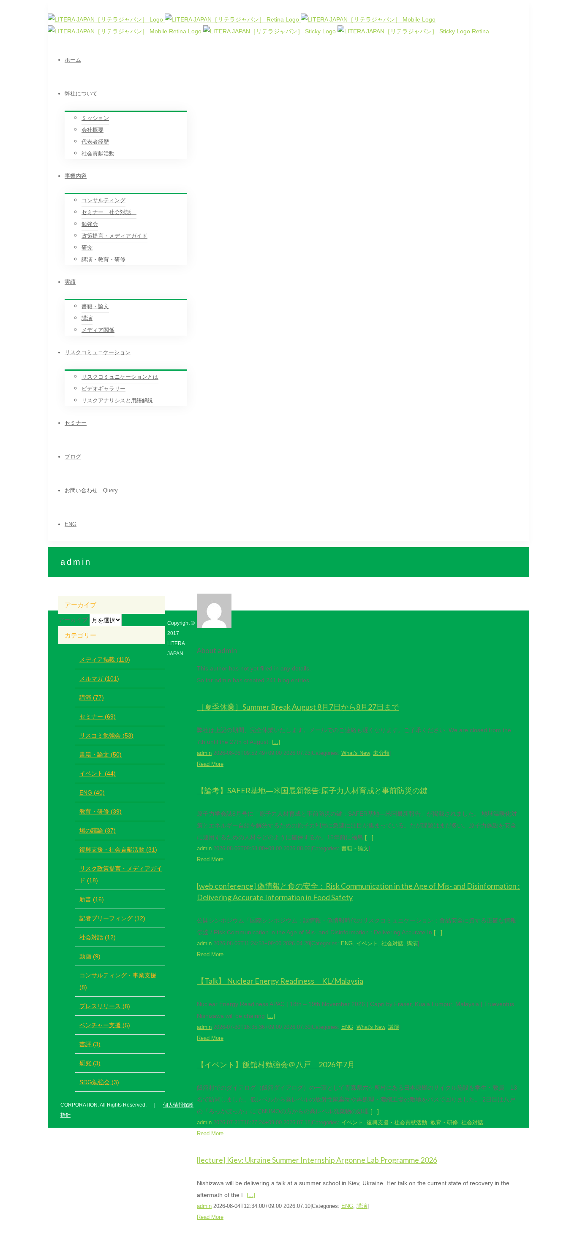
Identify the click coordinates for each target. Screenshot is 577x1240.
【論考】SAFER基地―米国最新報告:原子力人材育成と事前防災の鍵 (312, 790)
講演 (412, 943)
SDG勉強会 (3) (99, 1082)
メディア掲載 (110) (104, 659)
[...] (276, 741)
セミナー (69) (97, 716)
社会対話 (392, 943)
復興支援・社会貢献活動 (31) (118, 849)
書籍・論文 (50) (100, 754)
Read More (210, 764)
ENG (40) (92, 792)
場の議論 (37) (97, 830)
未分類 (381, 753)
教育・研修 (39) (100, 811)
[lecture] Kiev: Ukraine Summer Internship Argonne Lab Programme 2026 (317, 1159)
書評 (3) (90, 1044)
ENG (347, 943)
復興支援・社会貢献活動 (397, 1122)
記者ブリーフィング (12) (112, 918)
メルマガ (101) (99, 678)
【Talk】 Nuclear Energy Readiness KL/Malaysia (280, 980)
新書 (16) (91, 899)
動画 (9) (90, 956)
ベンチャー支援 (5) (104, 1025)
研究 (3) (90, 1063)
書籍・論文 (355, 848)
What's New (355, 753)
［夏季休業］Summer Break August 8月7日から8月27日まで (298, 706)
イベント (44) (97, 773)
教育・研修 (444, 1122)
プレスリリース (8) (104, 1006)
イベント (367, 943)
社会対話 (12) (97, 937)
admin (204, 753)
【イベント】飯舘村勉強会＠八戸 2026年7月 (276, 1064)
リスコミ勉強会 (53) (106, 735)
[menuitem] (297, 60)
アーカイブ (73, 619)
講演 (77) (91, 697)
